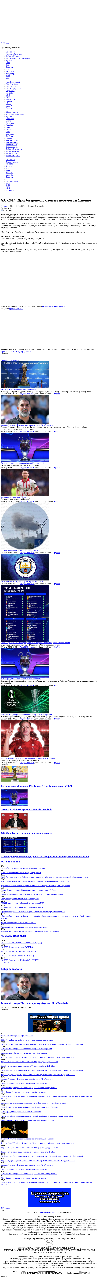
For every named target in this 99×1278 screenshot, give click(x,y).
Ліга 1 (8, 104)
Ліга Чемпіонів (12, 84)
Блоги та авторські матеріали (18, 58)
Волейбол (10, 119)
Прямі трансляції (13, 82)
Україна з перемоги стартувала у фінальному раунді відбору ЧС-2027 (29, 1062)
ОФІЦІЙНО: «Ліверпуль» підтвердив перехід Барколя (23, 868)
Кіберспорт (10, 74)
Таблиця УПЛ (11, 145)
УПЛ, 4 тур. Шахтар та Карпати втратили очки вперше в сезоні (27, 1040)
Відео (8, 78)
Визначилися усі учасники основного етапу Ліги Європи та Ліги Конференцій (33, 1103)
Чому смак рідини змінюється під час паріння (20, 899)
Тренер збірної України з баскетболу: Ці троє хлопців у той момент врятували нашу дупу (38, 1057)
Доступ (9, 108)
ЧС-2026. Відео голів (13, 936)
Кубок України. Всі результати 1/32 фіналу (18, 389)
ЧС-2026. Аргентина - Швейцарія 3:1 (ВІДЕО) (20, 960)
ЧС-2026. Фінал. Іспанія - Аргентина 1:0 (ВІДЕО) (21, 943)
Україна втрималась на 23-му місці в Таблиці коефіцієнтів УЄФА (28, 1066)
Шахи (8, 129)
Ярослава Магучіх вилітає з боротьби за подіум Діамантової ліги (27, 1120)
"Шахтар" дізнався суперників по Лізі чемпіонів (21, 679)
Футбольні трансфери (15, 114)
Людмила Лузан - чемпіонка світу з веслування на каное (24, 927)
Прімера (9, 102)
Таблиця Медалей (13, 56)
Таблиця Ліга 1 (12, 153)
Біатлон (9, 121)
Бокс (8, 63)
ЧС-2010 (11, 352)
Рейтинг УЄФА (12, 140)
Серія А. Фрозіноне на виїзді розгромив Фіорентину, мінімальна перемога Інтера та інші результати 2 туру (45, 877)
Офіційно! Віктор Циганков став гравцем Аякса (26, 833)
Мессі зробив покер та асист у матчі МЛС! (18, 923)
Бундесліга (10, 99)
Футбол (9, 60)
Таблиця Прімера (13, 151)
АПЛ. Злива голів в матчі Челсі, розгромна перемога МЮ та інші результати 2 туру (35, 881)
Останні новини (10, 861)
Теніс (8, 65)
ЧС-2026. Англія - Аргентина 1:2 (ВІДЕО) (18, 951)
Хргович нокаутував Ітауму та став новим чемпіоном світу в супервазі (30, 931)
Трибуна (9, 136)
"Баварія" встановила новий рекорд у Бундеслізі (21, 873)
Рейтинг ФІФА (12, 143)
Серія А (9, 106)
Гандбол (9, 125)
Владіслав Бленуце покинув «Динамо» (17, 1036)
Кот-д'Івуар (20, 352)
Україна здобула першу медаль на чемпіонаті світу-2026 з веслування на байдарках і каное (38, 1075)
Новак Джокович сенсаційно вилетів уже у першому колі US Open (28, 890)
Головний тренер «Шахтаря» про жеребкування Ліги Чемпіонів (27, 425)
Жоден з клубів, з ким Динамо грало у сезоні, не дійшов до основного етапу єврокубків (37, 1116)
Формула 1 (10, 67)
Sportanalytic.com (16, 309)
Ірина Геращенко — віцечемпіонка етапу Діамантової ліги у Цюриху (29, 1107)
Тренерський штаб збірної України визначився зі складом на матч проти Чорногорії (35, 886)
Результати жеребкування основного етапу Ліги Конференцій (26, 714)
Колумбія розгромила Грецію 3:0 (55, 306)
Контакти (10, 190)
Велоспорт (10, 123)
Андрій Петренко (27, 394)
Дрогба (4, 352)
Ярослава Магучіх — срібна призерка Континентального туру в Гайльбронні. (33, 912)
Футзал (9, 116)
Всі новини (10, 52)
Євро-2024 (10, 91)
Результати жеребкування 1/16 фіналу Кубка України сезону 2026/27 (37, 786)
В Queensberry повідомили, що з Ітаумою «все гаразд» (23, 907)
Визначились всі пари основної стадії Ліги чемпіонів (23, 463)
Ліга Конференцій (13, 88)
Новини (9, 138)
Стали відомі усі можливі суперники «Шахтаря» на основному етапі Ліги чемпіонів (35, 643)
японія (28, 352)
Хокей (8, 69)
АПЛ (8, 97)
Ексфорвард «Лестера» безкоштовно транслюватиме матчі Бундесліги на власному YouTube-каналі (42, 1070)
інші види (10, 134)
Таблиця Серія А (13, 156)
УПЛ (8, 95)
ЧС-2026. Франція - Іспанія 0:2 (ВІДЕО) (17, 956)
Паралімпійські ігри (14, 54)
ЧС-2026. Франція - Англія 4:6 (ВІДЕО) (17, 947)
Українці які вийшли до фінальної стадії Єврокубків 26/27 (25, 1083)
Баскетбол (10, 71)
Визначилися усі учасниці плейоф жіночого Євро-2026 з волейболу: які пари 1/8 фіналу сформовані (42, 1044)
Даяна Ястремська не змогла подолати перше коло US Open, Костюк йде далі (32, 894)
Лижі (8, 132)
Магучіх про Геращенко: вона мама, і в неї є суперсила (23, 1092)
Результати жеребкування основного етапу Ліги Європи (24, 1053)
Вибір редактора (11, 969)
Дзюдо (8, 127)
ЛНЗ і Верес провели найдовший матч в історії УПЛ (22, 903)
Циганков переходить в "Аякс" (14, 497)
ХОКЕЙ (9, 173)
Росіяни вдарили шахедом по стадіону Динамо (20, 550)
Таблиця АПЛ (12, 147)
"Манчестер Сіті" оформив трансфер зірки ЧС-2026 (22, 581)
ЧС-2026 (9, 93)
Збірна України (12, 112)
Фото (8, 76)
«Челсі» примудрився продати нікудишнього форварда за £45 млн (28, 758)
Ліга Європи (11, 86)
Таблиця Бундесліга (14, 149)
